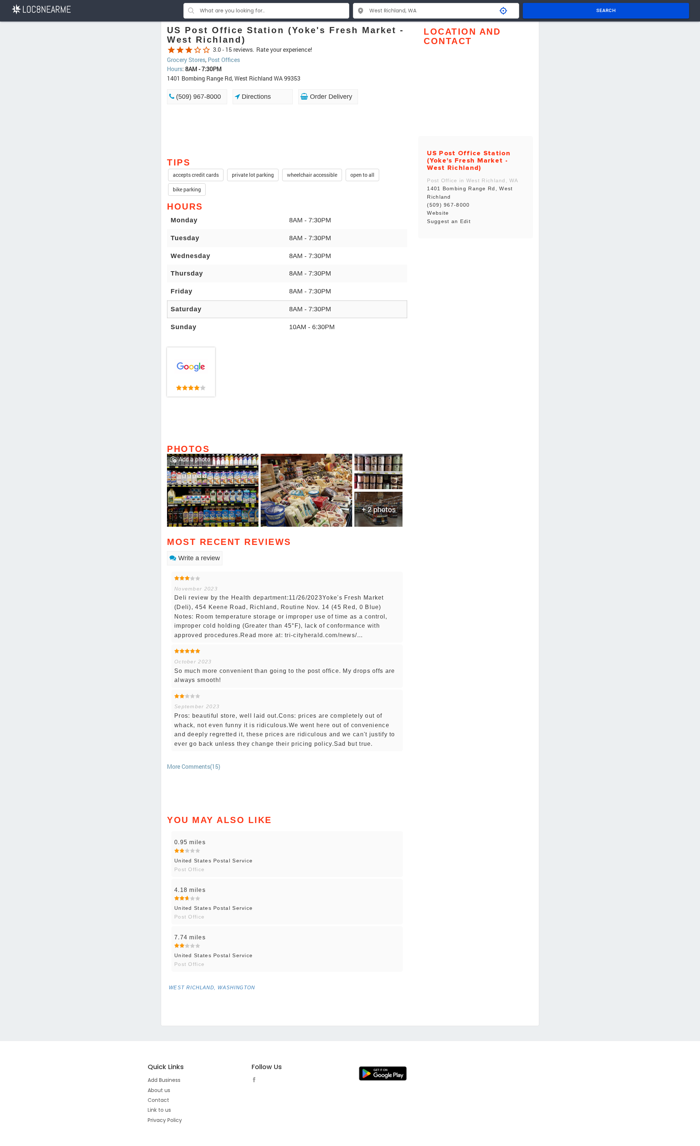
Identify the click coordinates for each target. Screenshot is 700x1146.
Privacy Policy (165, 1120)
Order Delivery (330, 96)
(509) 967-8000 (197, 96)
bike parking (187, 189)
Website (438, 213)
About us (159, 1090)
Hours (174, 69)
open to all (362, 174)
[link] (191, 372)
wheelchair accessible (312, 174)
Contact (158, 1100)
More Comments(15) (193, 766)
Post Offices (224, 59)
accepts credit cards (196, 174)
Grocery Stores (186, 59)
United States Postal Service (213, 861)
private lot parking (253, 174)
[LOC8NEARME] (41, 8)
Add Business (164, 1080)
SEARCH (606, 10)
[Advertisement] (287, 130)
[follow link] (256, 1080)
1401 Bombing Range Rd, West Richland (470, 192)
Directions (255, 96)
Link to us (159, 1110)
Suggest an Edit (449, 221)
